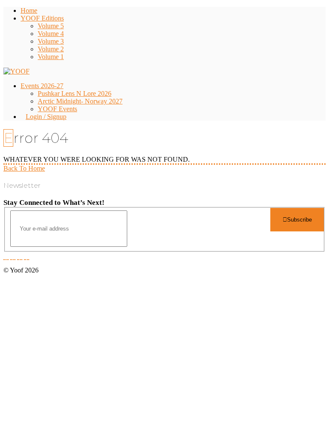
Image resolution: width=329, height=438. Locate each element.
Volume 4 (51, 33)
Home (29, 10)
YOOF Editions (42, 18)
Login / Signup (46, 116)
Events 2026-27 (42, 85)
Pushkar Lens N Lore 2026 (74, 93)
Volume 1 (51, 56)
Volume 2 (51, 49)
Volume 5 (51, 26)
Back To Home (24, 168)
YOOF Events (57, 108)
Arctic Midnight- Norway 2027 (80, 101)
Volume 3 (51, 41)
